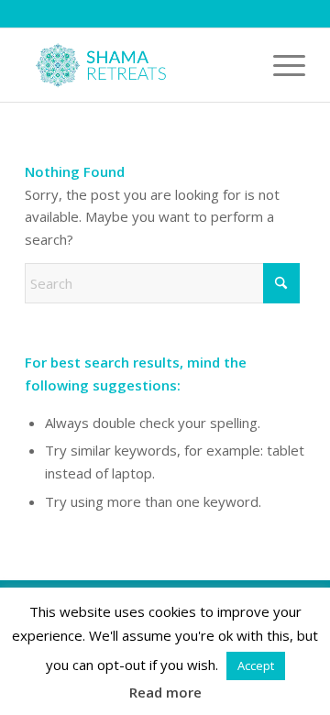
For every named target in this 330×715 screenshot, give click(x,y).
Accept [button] (255, 665)
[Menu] (280, 65)
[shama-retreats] (137, 65)
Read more (165, 692)
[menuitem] (280, 65)
